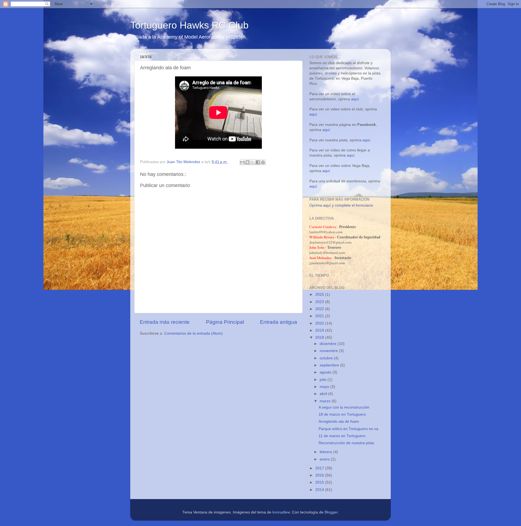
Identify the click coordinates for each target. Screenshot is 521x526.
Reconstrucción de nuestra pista (346, 443)
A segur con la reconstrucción (344, 407)
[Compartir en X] (252, 162)
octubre (327, 358)
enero (325, 459)
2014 (320, 490)
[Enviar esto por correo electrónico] (242, 162)
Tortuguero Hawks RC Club (189, 25)
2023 (320, 302)
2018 (320, 337)
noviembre (329, 351)
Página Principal (225, 322)
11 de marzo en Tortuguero (342, 436)
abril (324, 394)
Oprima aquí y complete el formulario (341, 205)
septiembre (330, 365)
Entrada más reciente (165, 322)
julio (324, 380)
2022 (320, 309)
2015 (320, 482)
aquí (355, 99)
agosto (326, 372)
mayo (325, 387)
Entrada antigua (278, 322)
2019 (320, 330)
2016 (320, 475)
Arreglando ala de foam (339, 421)
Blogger (331, 512)
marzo (326, 401)
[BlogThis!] (247, 162)
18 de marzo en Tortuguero (342, 414)
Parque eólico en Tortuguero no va (348, 429)
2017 (320, 468)
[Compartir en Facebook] (257, 162)
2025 (320, 294)
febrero (326, 452)
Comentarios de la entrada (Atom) (193, 333)
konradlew (281, 512)
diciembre (329, 344)
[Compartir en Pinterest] (263, 162)
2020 (320, 323)
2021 (320, 316)
